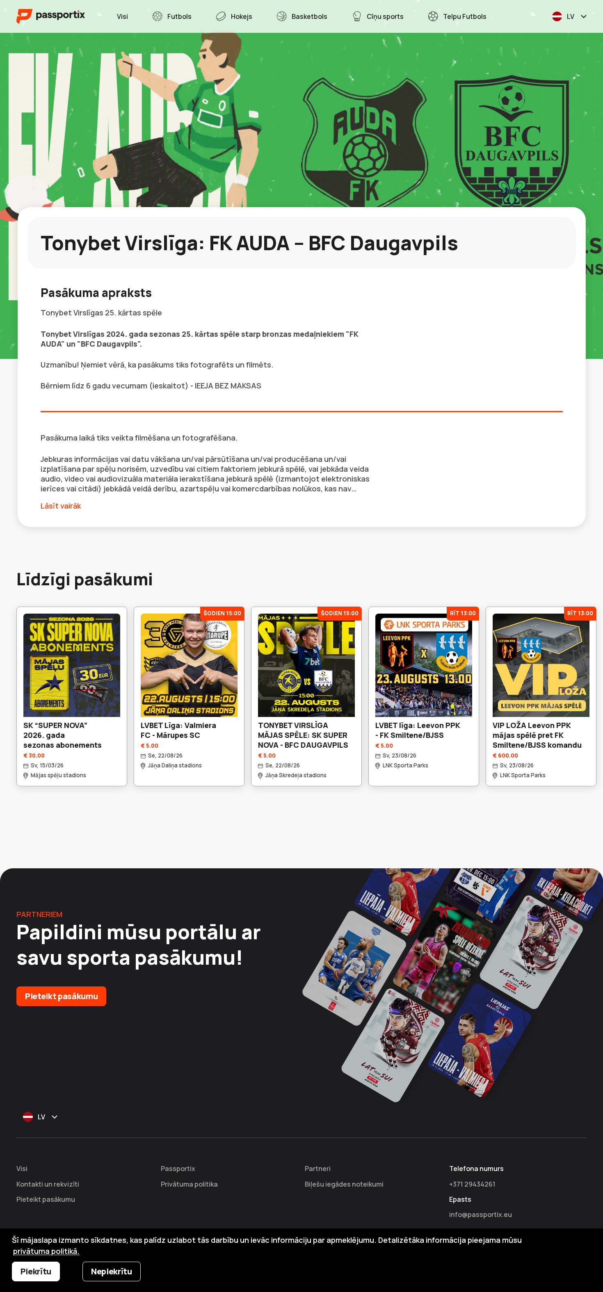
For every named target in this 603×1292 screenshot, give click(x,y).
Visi (21, 1168)
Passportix (178, 1168)
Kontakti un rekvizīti (47, 1184)
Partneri (318, 1168)
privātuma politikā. (46, 1251)
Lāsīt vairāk (61, 506)
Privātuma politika (189, 1184)
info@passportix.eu (480, 1214)
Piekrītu (36, 1271)
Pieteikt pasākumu (61, 996)
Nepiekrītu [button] (111, 1271)
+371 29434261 (472, 1184)
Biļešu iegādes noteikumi (344, 1184)
